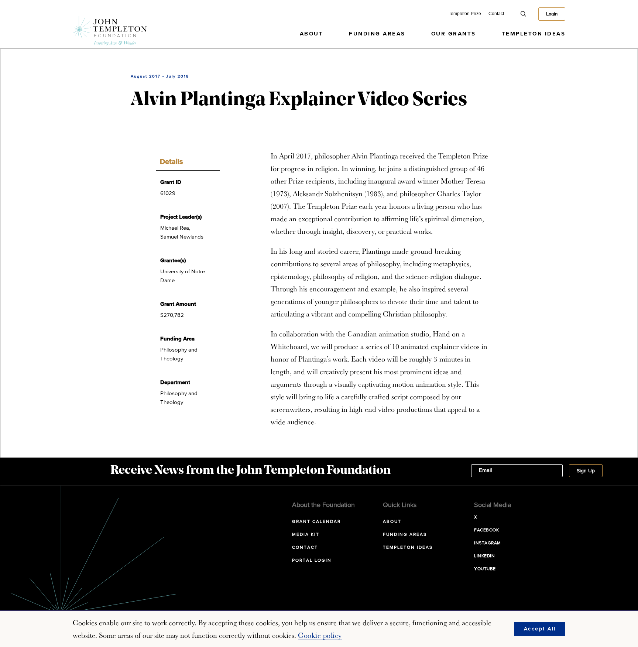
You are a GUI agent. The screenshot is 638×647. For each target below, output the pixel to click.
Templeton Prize (465, 13)
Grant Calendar (316, 522)
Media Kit (305, 535)
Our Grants (453, 34)
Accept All (540, 628)
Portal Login (312, 560)
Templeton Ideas (534, 34)
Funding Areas (377, 34)
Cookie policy (320, 635)
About (311, 34)
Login (552, 14)
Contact (496, 13)
